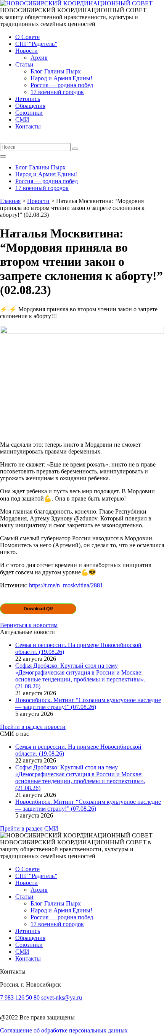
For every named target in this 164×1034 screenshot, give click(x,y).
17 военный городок (57, 92)
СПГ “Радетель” (36, 44)
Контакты (28, 126)
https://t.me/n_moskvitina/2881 (66, 585)
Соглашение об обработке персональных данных (64, 1030)
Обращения (30, 105)
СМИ (22, 119)
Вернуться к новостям (29, 625)
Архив (39, 57)
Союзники (29, 112)
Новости (26, 50)
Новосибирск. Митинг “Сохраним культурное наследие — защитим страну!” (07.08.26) (88, 703)
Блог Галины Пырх (56, 71)
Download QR (38, 608)
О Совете (27, 37)
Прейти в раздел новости (33, 726)
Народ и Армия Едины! (61, 78)
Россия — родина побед (62, 85)
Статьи (24, 64)
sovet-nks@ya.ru (61, 997)
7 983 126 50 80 (20, 997)
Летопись (27, 99)
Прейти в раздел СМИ (29, 828)
